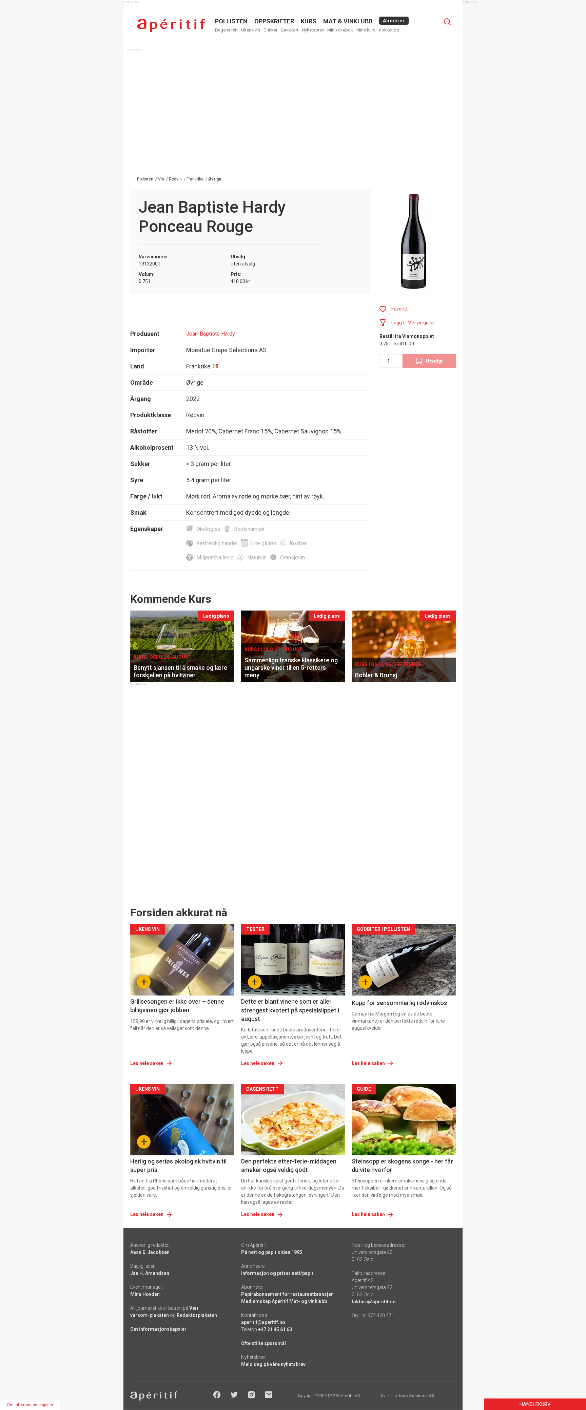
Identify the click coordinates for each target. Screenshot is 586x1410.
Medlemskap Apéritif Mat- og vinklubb (284, 1301)
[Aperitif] (171, 25)
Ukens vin (250, 30)
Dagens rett (226, 30)
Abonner (394, 20)
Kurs (308, 21)
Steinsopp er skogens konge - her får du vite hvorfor (402, 1165)
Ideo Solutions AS (416, 1395)
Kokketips (389, 30)
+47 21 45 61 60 (275, 1329)
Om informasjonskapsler (158, 1329)
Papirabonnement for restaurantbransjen (287, 1294)
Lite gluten (263, 543)
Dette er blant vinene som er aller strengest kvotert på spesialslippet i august (290, 1010)
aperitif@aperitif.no (263, 1322)
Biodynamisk (249, 529)
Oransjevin (292, 557)
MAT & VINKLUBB (347, 21)
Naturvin (257, 557)
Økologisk (208, 529)
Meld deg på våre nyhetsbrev (273, 1364)
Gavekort (289, 30)
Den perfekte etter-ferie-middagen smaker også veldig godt (288, 1165)
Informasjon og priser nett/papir (277, 1273)
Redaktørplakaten (197, 1315)
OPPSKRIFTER (274, 21)
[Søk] (447, 21)
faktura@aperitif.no (374, 1301)
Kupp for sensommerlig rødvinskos (399, 1002)
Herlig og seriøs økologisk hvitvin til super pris (178, 1165)
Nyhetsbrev (313, 30)
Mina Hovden (145, 1294)
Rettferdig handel (216, 543)
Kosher (298, 543)
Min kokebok (340, 30)
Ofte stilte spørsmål (263, 1343)
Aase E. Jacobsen (150, 1252)
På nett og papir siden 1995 (271, 1252)
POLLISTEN (231, 21)
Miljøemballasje (215, 557)
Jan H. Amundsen (149, 1273)
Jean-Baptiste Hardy (210, 333)
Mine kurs (365, 30)
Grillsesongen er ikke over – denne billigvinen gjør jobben (177, 1005)
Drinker (270, 30)
